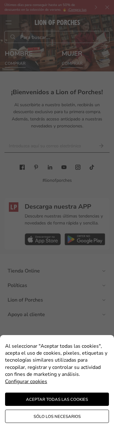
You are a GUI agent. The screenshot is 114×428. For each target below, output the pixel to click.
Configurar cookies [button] (26, 381)
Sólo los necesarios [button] (57, 416)
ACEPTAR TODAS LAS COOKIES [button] (57, 399)
